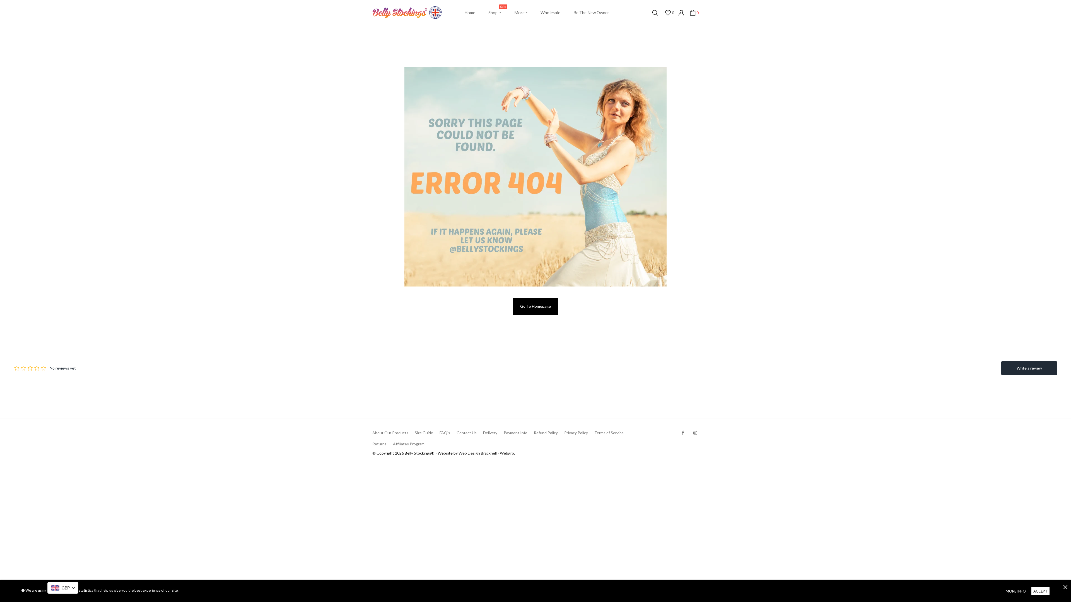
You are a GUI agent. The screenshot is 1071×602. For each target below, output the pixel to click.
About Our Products (390, 432)
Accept (1040, 591)
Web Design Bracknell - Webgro (486, 453)
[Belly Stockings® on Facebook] (683, 432)
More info (1016, 591)
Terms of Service (609, 432)
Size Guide (424, 432)
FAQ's (445, 432)
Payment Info (515, 432)
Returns (379, 443)
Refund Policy (546, 432)
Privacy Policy (576, 432)
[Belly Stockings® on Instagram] (695, 432)
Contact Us (467, 432)
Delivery (490, 432)
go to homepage (535, 306)
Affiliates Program (408, 443)
